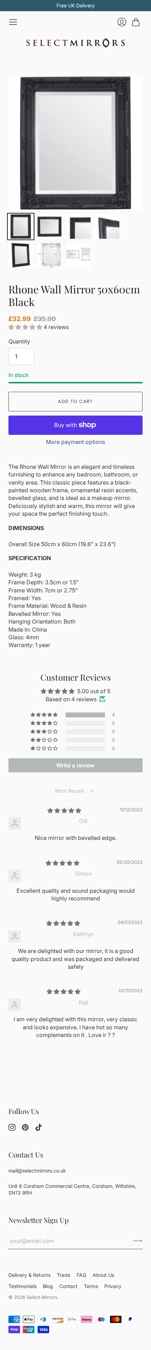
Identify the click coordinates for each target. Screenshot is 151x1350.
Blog (48, 1286)
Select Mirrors (42, 1297)
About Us (103, 1275)
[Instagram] (11, 1128)
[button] (26, 326)
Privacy (113, 1286)
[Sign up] (138, 1241)
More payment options (75, 441)
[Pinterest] (25, 1128)
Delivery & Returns (29, 1275)
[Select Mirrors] (75, 43)
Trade (63, 1275)
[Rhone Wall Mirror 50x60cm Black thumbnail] (20, 226)
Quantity (19, 341)
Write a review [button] (75, 765)
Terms (91, 1286)
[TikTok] (38, 1128)
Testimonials (22, 1286)
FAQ (81, 1275)
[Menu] (13, 22)
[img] (64, 810)
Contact (68, 1286)
